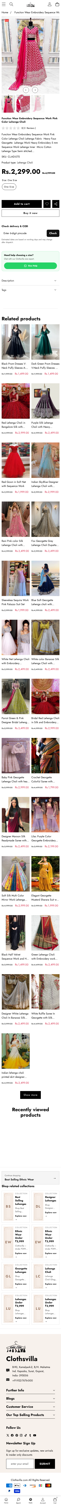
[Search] (11, 4)
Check (53, 233)
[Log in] (49, 4)
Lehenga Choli (25, 162)
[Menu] (3, 4)
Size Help (32, 265)
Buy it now (30, 213)
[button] (57, 4)
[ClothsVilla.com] (30, 4)
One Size (9, 186)
